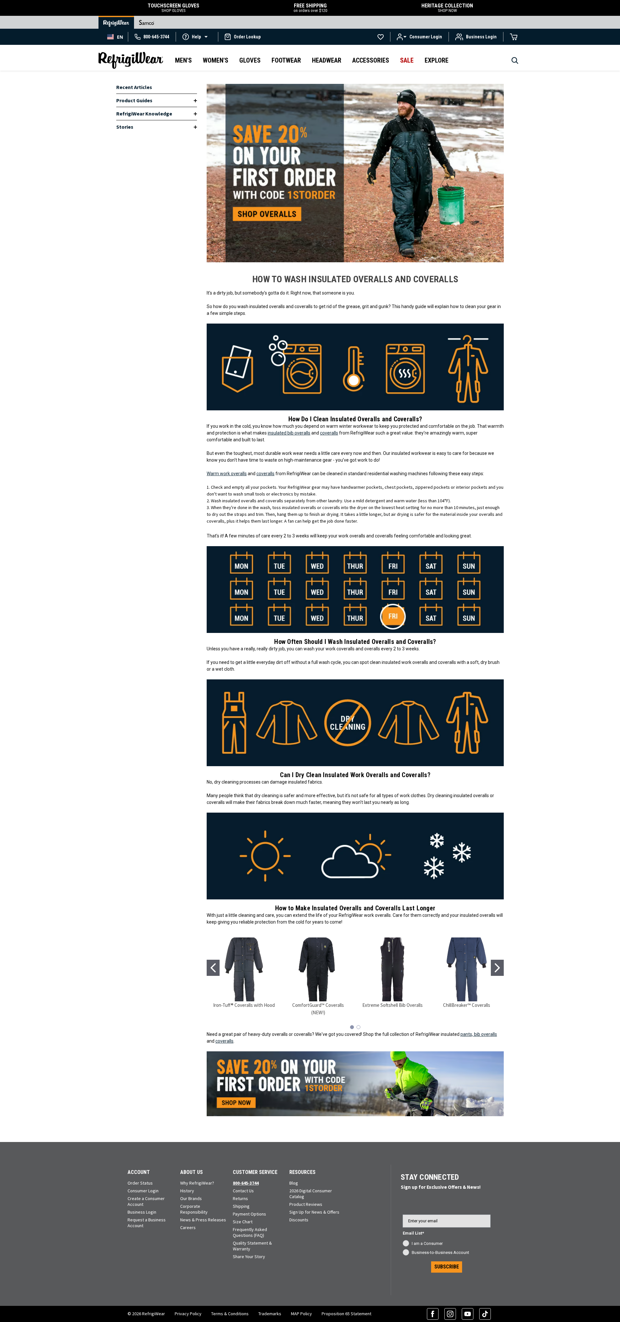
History (187, 1191)
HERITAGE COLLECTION (447, 8)
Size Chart (243, 1222)
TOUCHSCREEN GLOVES (173, 8)
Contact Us (243, 1191)
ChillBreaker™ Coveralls (466, 1005)
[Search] (515, 62)
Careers (188, 1227)
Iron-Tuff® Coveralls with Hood (244, 1005)
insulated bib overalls (289, 433)
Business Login (142, 1212)
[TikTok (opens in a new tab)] (485, 1314)
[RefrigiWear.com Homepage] (130, 60)
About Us (191, 1172)
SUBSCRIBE (446, 1267)
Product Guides (134, 100)
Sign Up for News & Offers (314, 1212)
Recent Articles (134, 87)
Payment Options (249, 1214)
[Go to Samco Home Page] (146, 22)
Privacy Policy (188, 1314)
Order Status (140, 1183)
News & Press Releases (203, 1220)
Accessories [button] (370, 60)
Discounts (298, 1220)
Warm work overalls (227, 473)
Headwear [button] (326, 60)
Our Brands (191, 1198)
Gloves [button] (250, 60)
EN (120, 37)
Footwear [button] (286, 60)
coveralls (329, 433)
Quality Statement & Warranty (252, 1246)
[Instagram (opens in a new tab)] (450, 1314)
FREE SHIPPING (310, 8)
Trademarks (269, 1314)
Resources (302, 1172)
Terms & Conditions (230, 1314)
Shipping (241, 1206)
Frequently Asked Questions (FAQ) (250, 1232)
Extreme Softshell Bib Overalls (392, 1005)
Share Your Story (249, 1256)
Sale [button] (407, 60)
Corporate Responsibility (194, 1209)
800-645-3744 (246, 1183)
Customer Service (255, 1172)
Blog (293, 1183)
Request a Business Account (147, 1222)
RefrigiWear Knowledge (144, 113)
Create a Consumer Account (146, 1201)
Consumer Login (143, 1191)
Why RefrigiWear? (197, 1183)
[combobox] (115, 36)
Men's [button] (183, 60)
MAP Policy (301, 1314)
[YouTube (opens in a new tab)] (467, 1314)
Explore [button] (437, 60)
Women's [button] (215, 60)
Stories (124, 127)
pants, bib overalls (478, 1034)
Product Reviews (305, 1204)
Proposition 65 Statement (346, 1314)
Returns (240, 1198)
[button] (197, 36)
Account (139, 1172)
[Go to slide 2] (497, 968)
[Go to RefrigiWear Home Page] (116, 22)
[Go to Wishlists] (380, 36)
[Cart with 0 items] (514, 36)
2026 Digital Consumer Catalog (310, 1193)
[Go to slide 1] (213, 968)
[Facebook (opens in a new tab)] (433, 1314)
